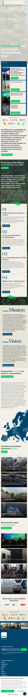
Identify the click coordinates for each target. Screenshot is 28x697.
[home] (2, 2)
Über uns (3, 667)
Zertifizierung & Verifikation (6, 660)
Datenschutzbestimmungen (14, 652)
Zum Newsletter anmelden (7, 646)
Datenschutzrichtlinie (18, 688)
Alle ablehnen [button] (20, 691)
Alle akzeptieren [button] (8, 691)
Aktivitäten (3, 666)
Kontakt (2, 671)
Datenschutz (3, 675)
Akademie (3, 662)
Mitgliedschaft (4, 664)
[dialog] (14, 686)
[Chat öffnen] (25, 694)
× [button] (26, 677)
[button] (25, 2)
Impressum (3, 673)
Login (2, 669)
